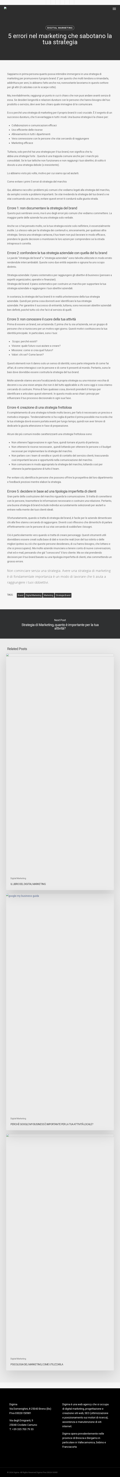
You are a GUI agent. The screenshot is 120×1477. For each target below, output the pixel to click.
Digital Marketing (60, 27)
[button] (114, 8)
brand (20, 595)
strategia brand (63, 595)
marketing (48, 595)
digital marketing (33, 595)
